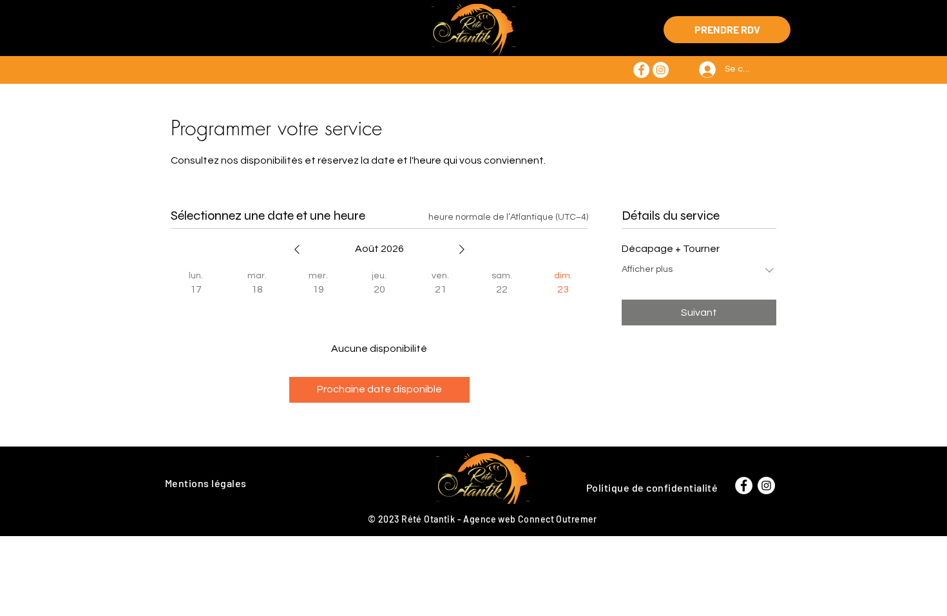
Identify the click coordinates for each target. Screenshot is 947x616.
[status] (508, 217)
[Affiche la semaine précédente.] (297, 249)
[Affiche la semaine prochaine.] (462, 249)
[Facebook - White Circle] (641, 70)
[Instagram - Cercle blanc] (661, 70)
